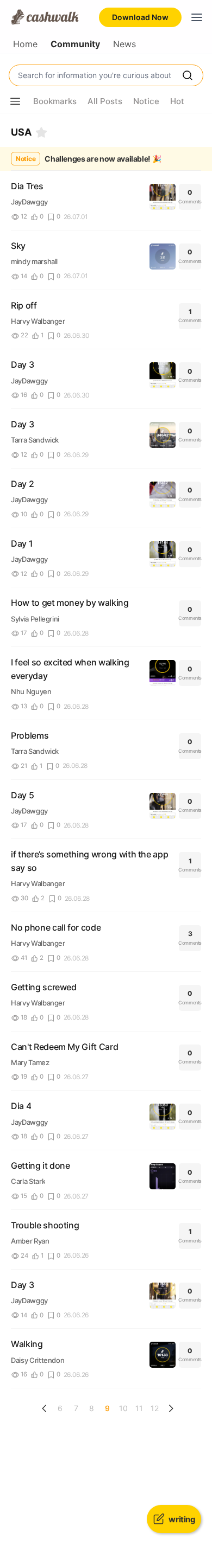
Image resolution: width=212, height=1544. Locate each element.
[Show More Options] (15, 101)
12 (155, 1408)
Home (25, 44)
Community (75, 44)
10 (123, 1408)
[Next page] (170, 1408)
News (124, 44)
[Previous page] (44, 1408)
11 (139, 1408)
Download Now (140, 17)
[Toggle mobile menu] (196, 17)
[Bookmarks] (41, 132)
